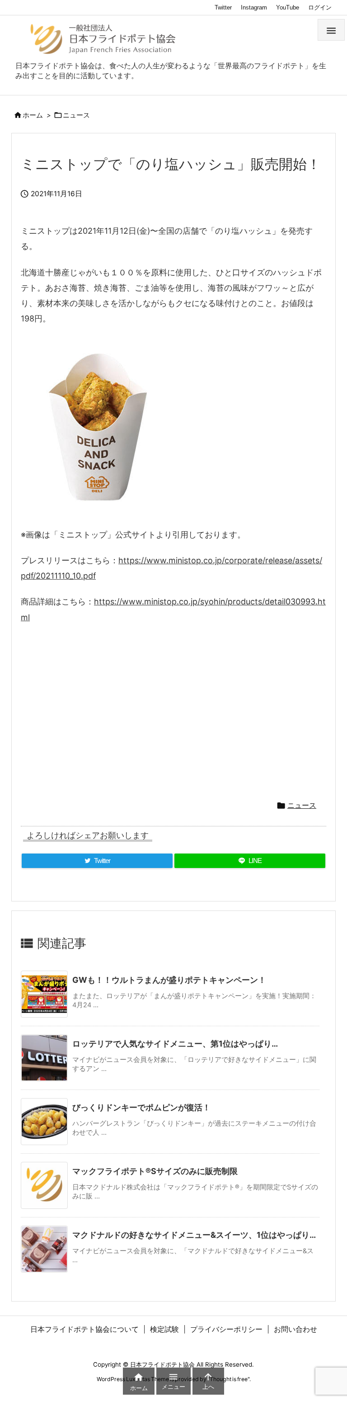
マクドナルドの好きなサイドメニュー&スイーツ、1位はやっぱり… (194, 1235)
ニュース (76, 115)
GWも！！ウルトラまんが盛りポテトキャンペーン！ (169, 980)
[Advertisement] (173, 708)
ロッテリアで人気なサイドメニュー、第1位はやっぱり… (175, 1043)
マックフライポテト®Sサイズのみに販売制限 (155, 1171)
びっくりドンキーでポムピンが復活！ (141, 1107)
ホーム (33, 115)
